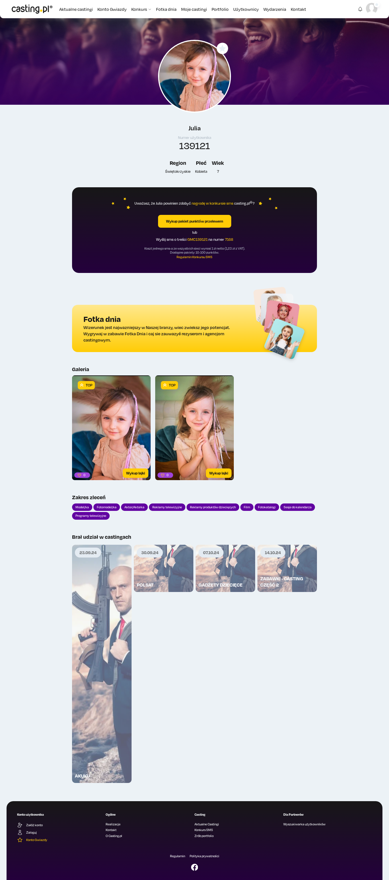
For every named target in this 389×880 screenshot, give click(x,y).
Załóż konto (34, 825)
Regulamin (177, 856)
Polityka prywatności (204, 856)
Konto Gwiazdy (112, 9)
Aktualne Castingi (207, 824)
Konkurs (139, 9)
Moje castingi (194, 9)
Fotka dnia (166, 9)
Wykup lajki (135, 473)
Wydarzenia (274, 9)
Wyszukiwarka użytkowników (304, 824)
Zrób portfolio (204, 836)
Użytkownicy (246, 9)
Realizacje (113, 824)
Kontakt (298, 9)
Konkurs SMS (204, 830)
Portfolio (220, 9)
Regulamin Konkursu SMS (194, 257)
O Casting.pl (114, 836)
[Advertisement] (102, 684)
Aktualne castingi (76, 9)
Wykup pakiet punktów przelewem (194, 221)
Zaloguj (31, 832)
